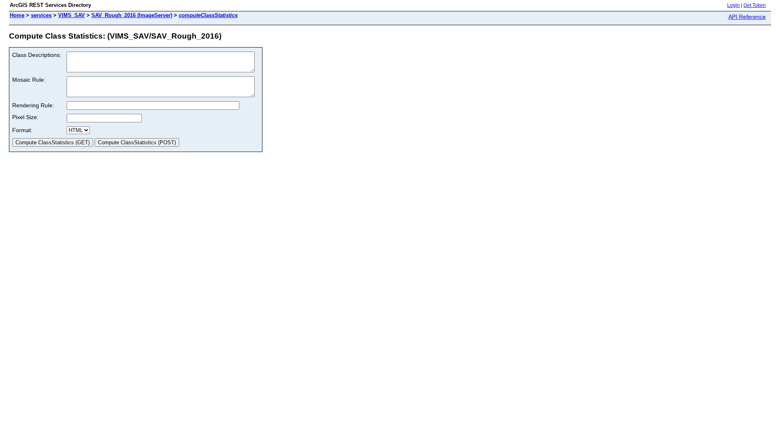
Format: (22, 130)
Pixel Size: (25, 117)
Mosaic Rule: (29, 79)
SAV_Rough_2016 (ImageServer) (131, 15)
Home (17, 15)
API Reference (747, 16)
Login (733, 5)
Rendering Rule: (33, 105)
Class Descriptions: (36, 55)
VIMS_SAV (71, 15)
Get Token (754, 5)
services (41, 15)
